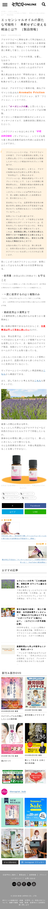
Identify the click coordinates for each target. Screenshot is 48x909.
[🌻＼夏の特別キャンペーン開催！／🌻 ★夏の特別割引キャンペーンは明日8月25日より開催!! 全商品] (36, 812)
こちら (37, 381)
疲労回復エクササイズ (35, 715)
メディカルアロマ (12, 498)
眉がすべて (6, 761)
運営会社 (22, 875)
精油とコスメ (30, 498)
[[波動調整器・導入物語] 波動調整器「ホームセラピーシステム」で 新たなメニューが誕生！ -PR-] (36, 843)
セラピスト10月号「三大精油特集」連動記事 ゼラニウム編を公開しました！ (32, 584)
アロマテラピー (11, 494)
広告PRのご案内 (9, 875)
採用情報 (32, 875)
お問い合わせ (30, 878)
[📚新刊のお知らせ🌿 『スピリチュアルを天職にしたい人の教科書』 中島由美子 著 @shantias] (12, 812)
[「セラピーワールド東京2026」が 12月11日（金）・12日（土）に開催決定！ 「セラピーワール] (12, 843)
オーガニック (28, 494)
